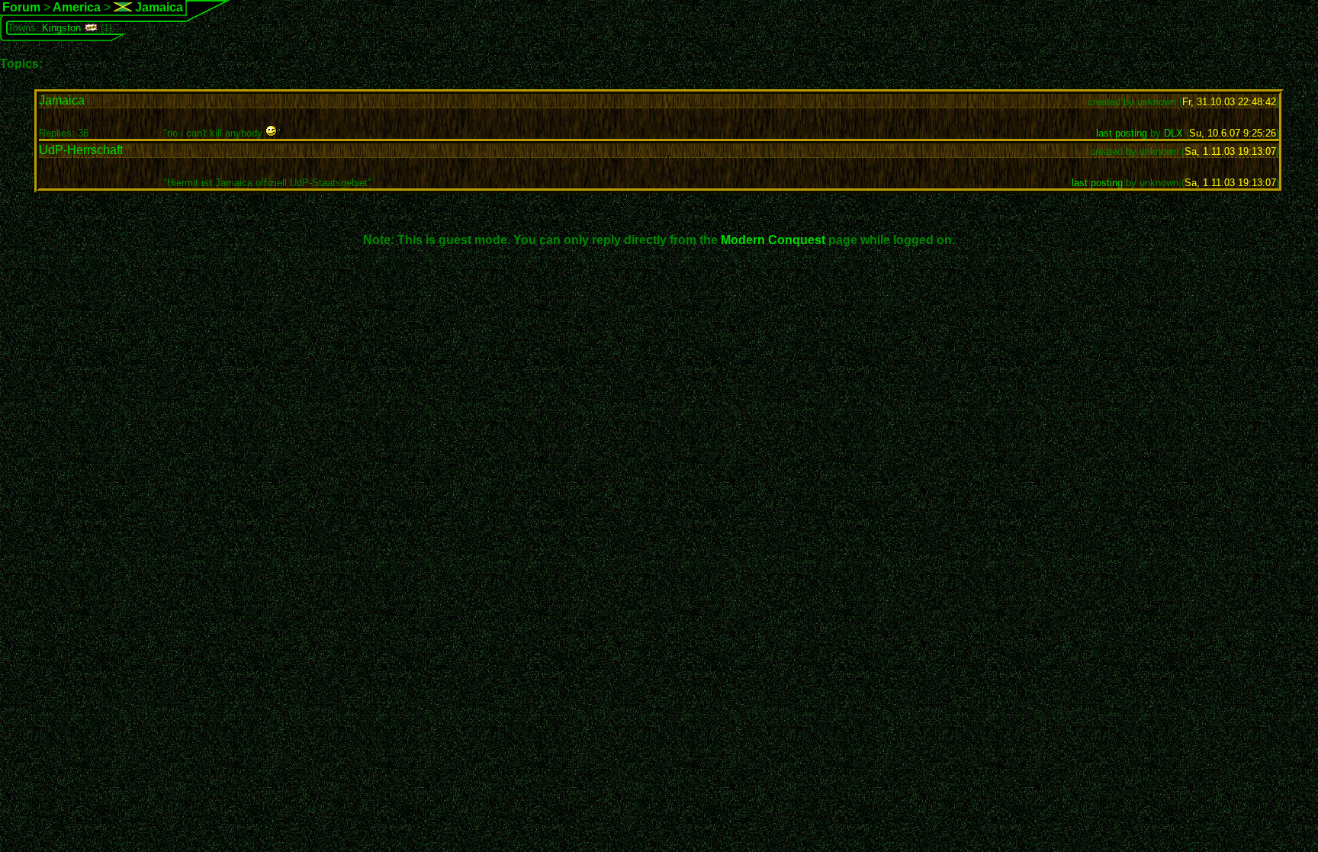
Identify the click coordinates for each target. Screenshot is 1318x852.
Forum (21, 7)
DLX (1173, 133)
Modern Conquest (773, 239)
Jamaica (157, 7)
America (77, 7)
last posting (1121, 133)
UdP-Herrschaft (81, 149)
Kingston (61, 28)
